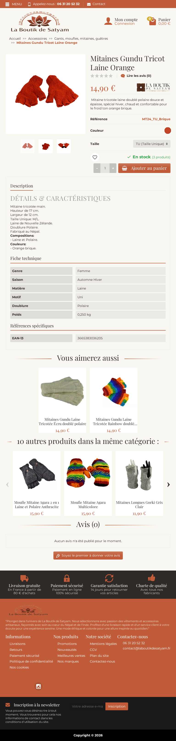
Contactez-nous (102, 661)
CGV (93, 650)
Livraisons (17, 644)
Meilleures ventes (71, 656)
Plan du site (99, 656)
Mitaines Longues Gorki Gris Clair (139, 504)
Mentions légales (103, 644)
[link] (38, 686)
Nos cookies (19, 667)
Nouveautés (67, 650)
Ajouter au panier (149, 168)
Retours (16, 650)
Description (21, 186)
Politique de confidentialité (31, 661)
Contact (99, 4)
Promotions (67, 644)
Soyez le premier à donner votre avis (91, 555)
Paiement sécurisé (24, 656)
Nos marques (68, 661)
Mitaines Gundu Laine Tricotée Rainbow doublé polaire (113, 423)
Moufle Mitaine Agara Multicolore (88, 504)
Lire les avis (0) (139, 76)
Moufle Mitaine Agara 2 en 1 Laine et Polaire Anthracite (36, 504)
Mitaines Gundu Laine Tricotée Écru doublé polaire (62, 421)
